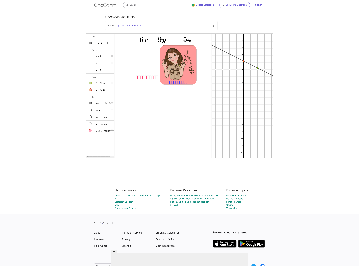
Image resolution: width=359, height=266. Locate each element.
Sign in (258, 5)
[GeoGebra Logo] (105, 5)
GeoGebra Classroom (236, 5)
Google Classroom (205, 5)
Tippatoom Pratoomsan (128, 25)
